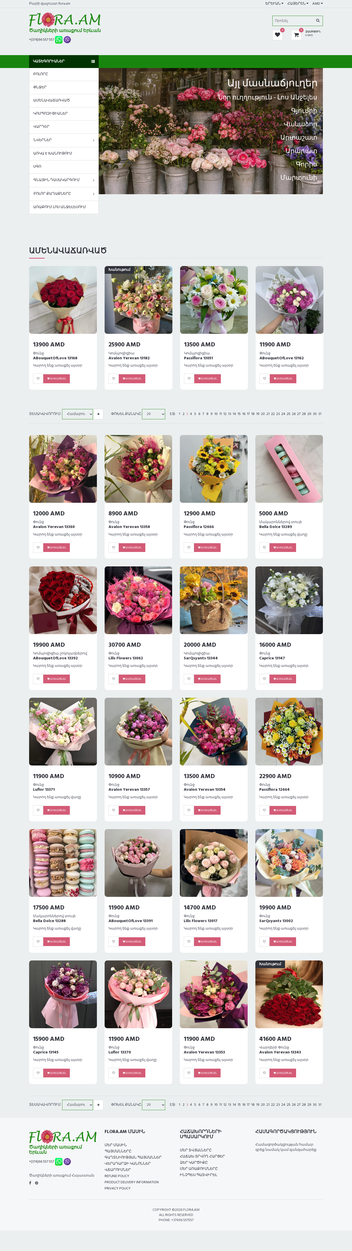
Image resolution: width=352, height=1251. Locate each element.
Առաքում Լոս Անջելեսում (59, 207)
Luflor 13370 (119, 1052)
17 (248, 414)
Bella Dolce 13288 (49, 921)
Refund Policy (117, 1176)
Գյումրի (304, 111)
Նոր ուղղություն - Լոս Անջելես (267, 98)
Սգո (37, 167)
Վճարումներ (118, 1170)
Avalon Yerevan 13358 (129, 527)
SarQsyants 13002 (276, 921)
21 (268, 414)
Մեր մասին (116, 1145)
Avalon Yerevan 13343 (280, 1052)
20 (263, 414)
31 (319, 414)
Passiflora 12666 (199, 527)
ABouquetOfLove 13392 (55, 658)
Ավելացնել (57, 379)
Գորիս (306, 165)
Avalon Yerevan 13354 (204, 789)
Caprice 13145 (45, 1052)
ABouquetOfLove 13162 (281, 358)
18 (253, 414)
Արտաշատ (298, 138)
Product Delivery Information (132, 1182)
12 (225, 414)
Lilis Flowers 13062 (125, 658)
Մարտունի (298, 178)
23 (278, 414)
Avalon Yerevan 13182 (129, 358)
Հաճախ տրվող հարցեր (202, 1157)
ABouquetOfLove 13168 (55, 358)
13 (229, 414)
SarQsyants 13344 (201, 658)
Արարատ (301, 151)
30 (315, 414)
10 (216, 414)
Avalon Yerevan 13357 (129, 789)
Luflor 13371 (44, 789)
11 (220, 414)
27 (298, 414)
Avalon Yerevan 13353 (204, 1052)
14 (234, 414)
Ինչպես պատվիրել (198, 1175)
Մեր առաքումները (199, 1169)
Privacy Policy (118, 1189)
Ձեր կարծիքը (194, 1163)
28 (304, 414)
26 (294, 414)
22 (273, 414)
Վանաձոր (300, 125)
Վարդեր (41, 127)
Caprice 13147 (272, 658)
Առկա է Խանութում (52, 154)
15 (239, 414)
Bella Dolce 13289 (275, 527)
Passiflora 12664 (274, 789)
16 (243, 414)
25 (288, 414)
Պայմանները (118, 1151)
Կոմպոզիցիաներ (50, 114)
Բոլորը (40, 74)
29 (309, 414)
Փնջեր (40, 87)
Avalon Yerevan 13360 (54, 527)
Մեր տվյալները (196, 1150)
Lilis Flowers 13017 (200, 921)
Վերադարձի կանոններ (128, 1164)
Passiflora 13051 (198, 358)
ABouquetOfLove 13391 (130, 921)
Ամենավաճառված (51, 101)
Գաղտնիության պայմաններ (133, 1158)
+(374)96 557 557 (41, 40)
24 (283, 414)
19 (257, 414)
